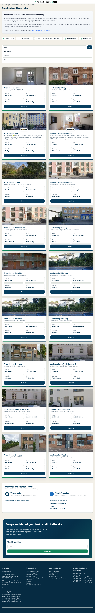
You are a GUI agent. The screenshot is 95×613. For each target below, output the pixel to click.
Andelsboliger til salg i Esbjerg (82, 582)
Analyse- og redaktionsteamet (58, 578)
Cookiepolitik (30, 581)
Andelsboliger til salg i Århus (82, 577)
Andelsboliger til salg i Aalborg (82, 580)
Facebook (3, 588)
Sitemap (28, 583)
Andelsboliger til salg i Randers (11, 594)
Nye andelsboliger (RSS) (33, 584)
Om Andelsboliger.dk (32, 571)
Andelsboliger (6, 4)
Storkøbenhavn (17, 4)
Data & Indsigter (54, 571)
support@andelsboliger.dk (10, 576)
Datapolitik (29, 579)
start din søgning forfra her (41, 30)
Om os (52, 506)
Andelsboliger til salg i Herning (11, 601)
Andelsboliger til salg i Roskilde (11, 600)
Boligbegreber (53, 576)
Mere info (24, 106)
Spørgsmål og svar (55, 573)
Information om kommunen (58, 500)
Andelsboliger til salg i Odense (82, 578)
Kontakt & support (31, 573)
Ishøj (25, 4)
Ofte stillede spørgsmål (57, 509)
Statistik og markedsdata (58, 503)
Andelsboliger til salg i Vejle (10, 598)
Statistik (51, 574)
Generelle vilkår (30, 576)
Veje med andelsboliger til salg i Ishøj (17, 500)
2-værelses (31, 4)
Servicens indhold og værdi (34, 578)
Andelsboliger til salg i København (80, 574)
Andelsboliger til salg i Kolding (11, 596)
